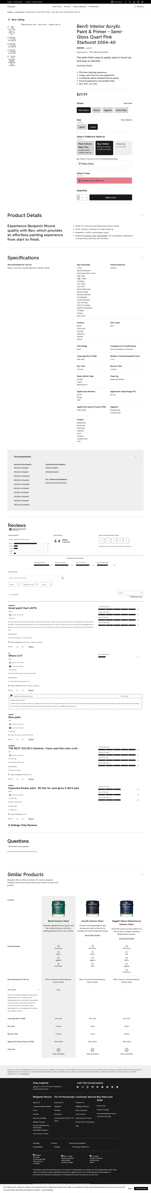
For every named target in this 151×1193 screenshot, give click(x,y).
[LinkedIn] (112, 1087)
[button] (34, 2)
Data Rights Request (40, 1130)
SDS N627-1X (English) (21, 468)
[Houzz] (107, 1087)
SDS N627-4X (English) (21, 488)
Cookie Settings (47, 1190)
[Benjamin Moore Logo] (13, 7)
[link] (138, 2)
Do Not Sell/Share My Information (41, 1126)
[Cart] (142, 2)
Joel (9, 720)
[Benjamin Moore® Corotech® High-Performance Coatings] (43, 1159)
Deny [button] (130, 1188)
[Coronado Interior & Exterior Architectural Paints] (100, 1159)
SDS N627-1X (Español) (21, 480)
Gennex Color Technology (96, 236)
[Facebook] (78, 1087)
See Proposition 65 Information (56, 482)
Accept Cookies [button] (141, 1188)
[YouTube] (92, 1087)
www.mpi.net (25, 1074)
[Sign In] (134, 2)
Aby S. (10, 659)
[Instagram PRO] (87, 1087)
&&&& (10, 791)
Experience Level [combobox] (29, 584)
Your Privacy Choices (41, 1134)
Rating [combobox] (11, 584)
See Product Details (84, 65)
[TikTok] (117, 1087)
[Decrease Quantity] (78, 197)
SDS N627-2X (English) (21, 500)
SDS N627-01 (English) (21, 472)
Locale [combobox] (44, 584)
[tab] (11, 30)
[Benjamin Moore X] (102, 1087)
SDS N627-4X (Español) (22, 476)
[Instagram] (83, 1087)
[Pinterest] (97, 1087)
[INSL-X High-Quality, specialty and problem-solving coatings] (71, 1159)
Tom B (10, 611)
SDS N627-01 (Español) (21, 496)
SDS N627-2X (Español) (22, 504)
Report (31, 647)
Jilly (9, 751)
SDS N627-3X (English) (21, 492)
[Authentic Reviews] (18, 529)
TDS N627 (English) (51, 468)
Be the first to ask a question (19, 846)
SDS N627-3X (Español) (22, 484)
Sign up (35, 1086)
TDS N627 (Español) (52, 472)
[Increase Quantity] (86, 197)
